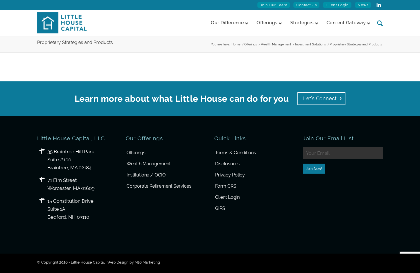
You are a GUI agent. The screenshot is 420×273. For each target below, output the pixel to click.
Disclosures (227, 163)
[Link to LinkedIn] (378, 5)
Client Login (337, 5)
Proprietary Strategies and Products (75, 42)
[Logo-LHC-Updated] (62, 23)
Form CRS (225, 186)
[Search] (378, 23)
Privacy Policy (230, 175)
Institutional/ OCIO (146, 175)
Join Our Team (273, 5)
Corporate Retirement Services (159, 186)
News (363, 5)
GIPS (220, 208)
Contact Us (306, 5)
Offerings (136, 152)
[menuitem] (273, 5)
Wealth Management (149, 163)
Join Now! (314, 168)
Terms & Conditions (235, 152)
